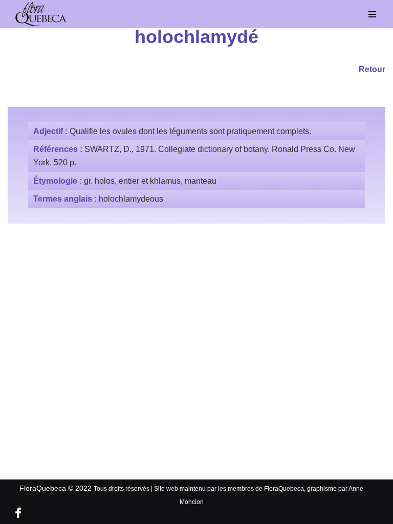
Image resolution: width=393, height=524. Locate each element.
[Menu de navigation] (372, 14)
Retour (372, 69)
